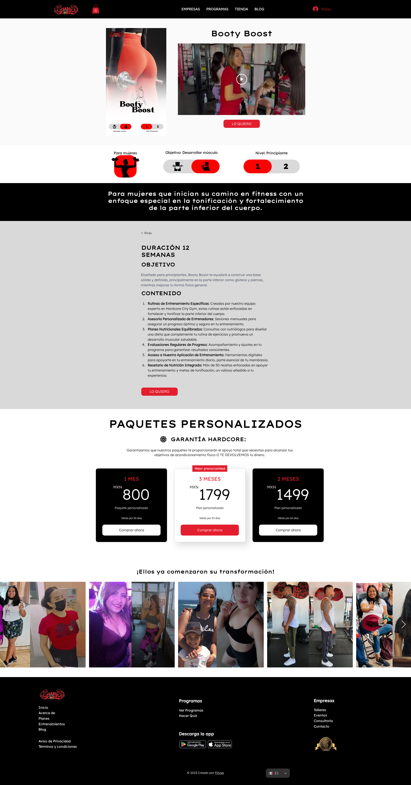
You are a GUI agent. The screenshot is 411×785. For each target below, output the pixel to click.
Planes (44, 718)
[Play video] (241, 79)
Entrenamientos (52, 724)
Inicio (43, 707)
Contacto (321, 726)
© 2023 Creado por (200, 773)
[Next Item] (403, 624)
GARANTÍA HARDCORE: (208, 439)
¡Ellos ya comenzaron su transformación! (205, 571)
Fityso (219, 773)
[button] (95, 9)
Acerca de (47, 713)
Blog (42, 729)
